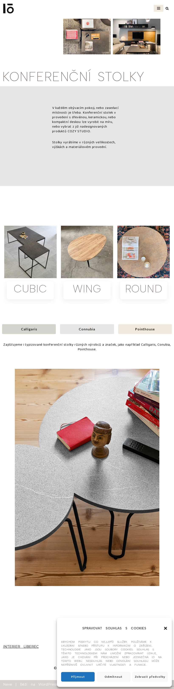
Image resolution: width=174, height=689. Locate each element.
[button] (165, 628)
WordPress (47, 684)
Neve (7, 684)
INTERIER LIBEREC (21, 647)
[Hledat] (167, 8)
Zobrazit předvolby (150, 676)
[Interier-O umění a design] (8, 8)
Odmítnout (113, 676)
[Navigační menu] (158, 8)
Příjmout (78, 676)
